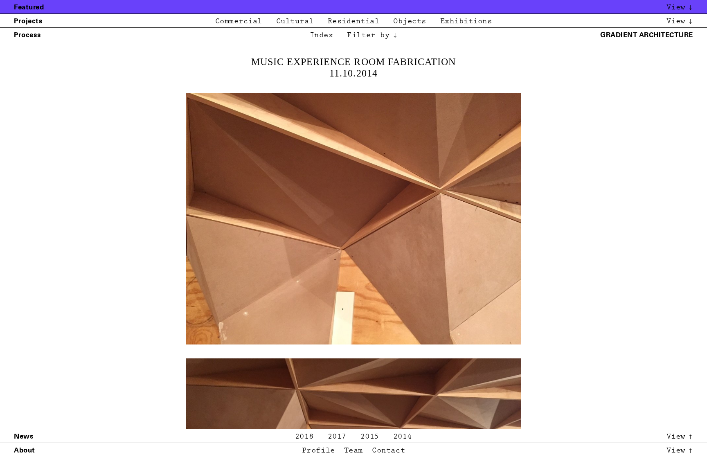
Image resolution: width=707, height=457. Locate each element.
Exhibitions (466, 21)
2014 (402, 437)
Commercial (238, 21)
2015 (369, 437)
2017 (337, 437)
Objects (409, 21)
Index (321, 35)
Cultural (295, 21)
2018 (304, 437)
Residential (354, 21)
